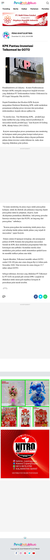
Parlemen (34, 9)
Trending (6, 9)
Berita (15, 9)
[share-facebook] (36, 297)
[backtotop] (25, 539)
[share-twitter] (40, 297)
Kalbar (24, 9)
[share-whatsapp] (45, 297)
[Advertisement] (25, 175)
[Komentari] (3, 297)
